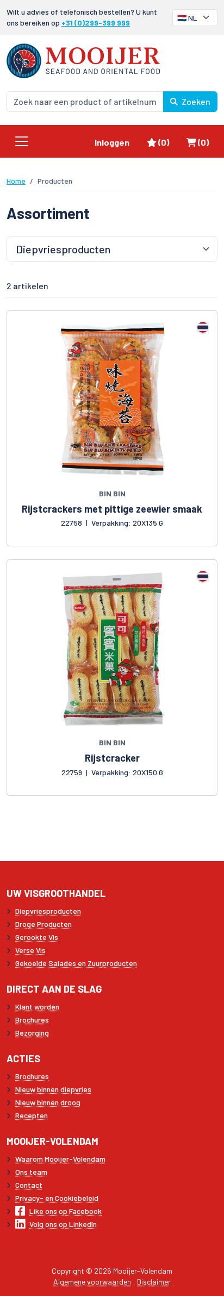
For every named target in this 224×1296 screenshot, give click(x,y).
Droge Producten (43, 924)
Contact (28, 1184)
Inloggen (112, 142)
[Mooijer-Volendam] (83, 59)
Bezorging (32, 1032)
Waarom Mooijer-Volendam (60, 1158)
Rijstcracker (112, 758)
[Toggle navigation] (22, 141)
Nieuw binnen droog (47, 1102)
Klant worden (37, 1006)
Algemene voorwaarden (92, 1281)
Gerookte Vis (36, 937)
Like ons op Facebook (65, 1211)
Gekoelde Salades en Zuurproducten (76, 963)
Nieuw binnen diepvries (53, 1089)
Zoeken (195, 101)
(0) (168, 141)
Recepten (31, 1115)
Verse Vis (30, 950)
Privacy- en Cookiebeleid (56, 1197)
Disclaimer (154, 1281)
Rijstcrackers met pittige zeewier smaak (112, 509)
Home (16, 180)
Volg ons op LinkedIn (63, 1224)
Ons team (31, 1171)
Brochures (32, 1019)
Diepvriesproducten (48, 910)
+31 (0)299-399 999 (95, 22)
